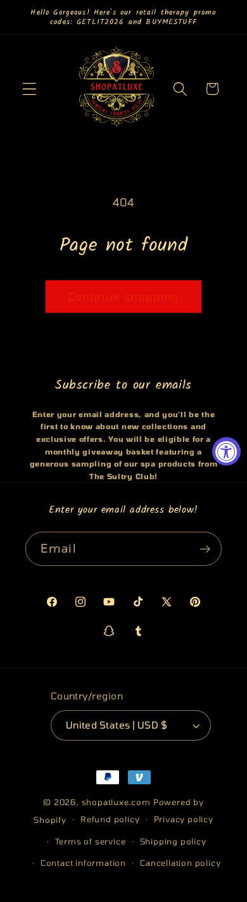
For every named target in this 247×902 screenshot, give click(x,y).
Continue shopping (124, 296)
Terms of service (90, 841)
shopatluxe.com (116, 802)
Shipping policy (173, 841)
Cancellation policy (180, 863)
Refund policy (109, 819)
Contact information (83, 863)
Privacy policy (183, 819)
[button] (29, 89)
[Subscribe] (205, 549)
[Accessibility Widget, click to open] (226, 451)
